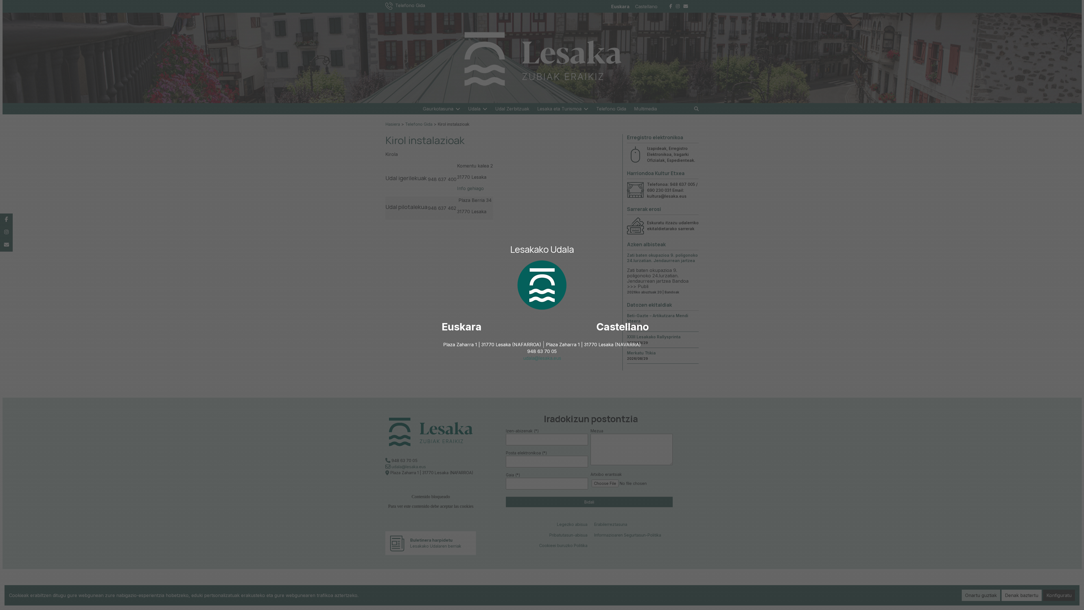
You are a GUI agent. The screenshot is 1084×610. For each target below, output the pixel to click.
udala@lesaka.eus (542, 358)
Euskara (462, 327)
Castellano (622, 327)
